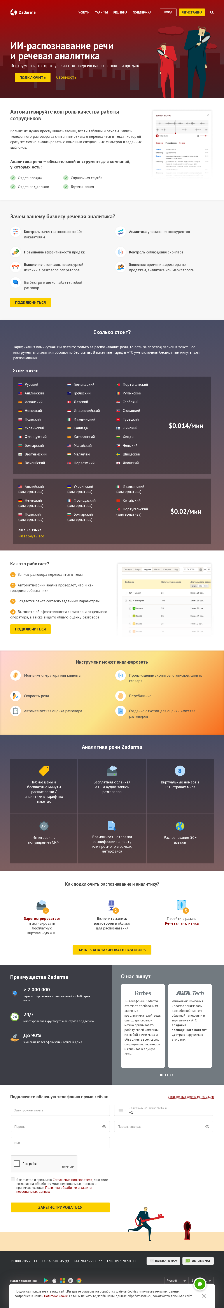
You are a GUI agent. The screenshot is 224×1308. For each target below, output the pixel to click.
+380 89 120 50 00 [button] (121, 1261)
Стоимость (66, 77)
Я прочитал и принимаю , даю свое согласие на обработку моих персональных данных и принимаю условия (62, 1185)
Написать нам (166, 1261)
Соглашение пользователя (72, 1179)
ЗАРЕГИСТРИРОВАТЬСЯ (60, 1207)
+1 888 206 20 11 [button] (23, 1261)
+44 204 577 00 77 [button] (87, 1261)
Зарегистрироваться (42, 918)
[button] (161, 1075)
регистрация (192, 12)
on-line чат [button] (201, 1261)
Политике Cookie (56, 1296)
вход (168, 12)
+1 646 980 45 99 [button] (55, 1261)
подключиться (30, 302)
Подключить (32, 77)
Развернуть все (31, 536)
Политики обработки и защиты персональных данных (54, 1189)
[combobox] (122, 1110)
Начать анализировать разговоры (112, 949)
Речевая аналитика (182, 923)
